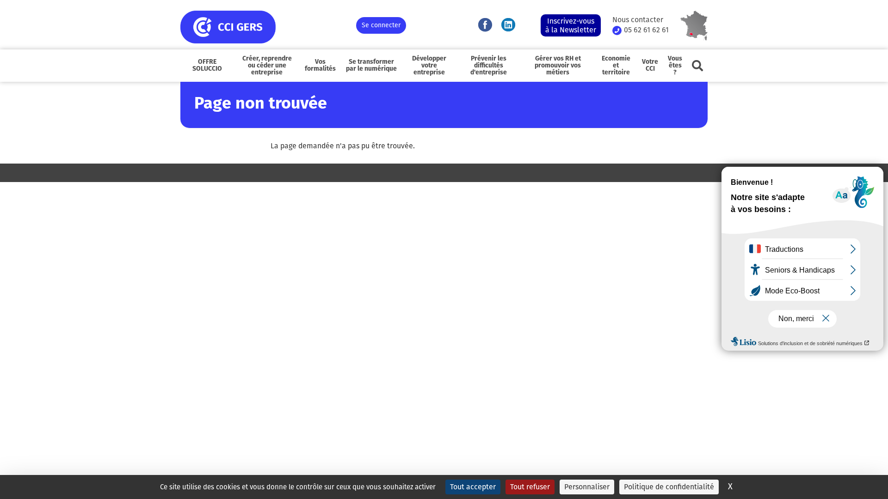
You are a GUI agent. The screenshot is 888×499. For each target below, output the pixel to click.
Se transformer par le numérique (371, 66)
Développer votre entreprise (429, 65)
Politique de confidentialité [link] (669, 486)
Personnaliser (587, 486)
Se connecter (381, 25)
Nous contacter (637, 20)
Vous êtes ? (675, 65)
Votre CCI (650, 66)
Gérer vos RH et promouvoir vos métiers (558, 65)
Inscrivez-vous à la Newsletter (570, 25)
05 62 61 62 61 (646, 30)
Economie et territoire (616, 65)
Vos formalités (320, 66)
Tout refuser (530, 486)
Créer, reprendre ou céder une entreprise (267, 65)
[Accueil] (268, 27)
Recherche (697, 65)
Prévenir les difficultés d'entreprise (488, 65)
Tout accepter (473, 486)
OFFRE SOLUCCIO (207, 66)
